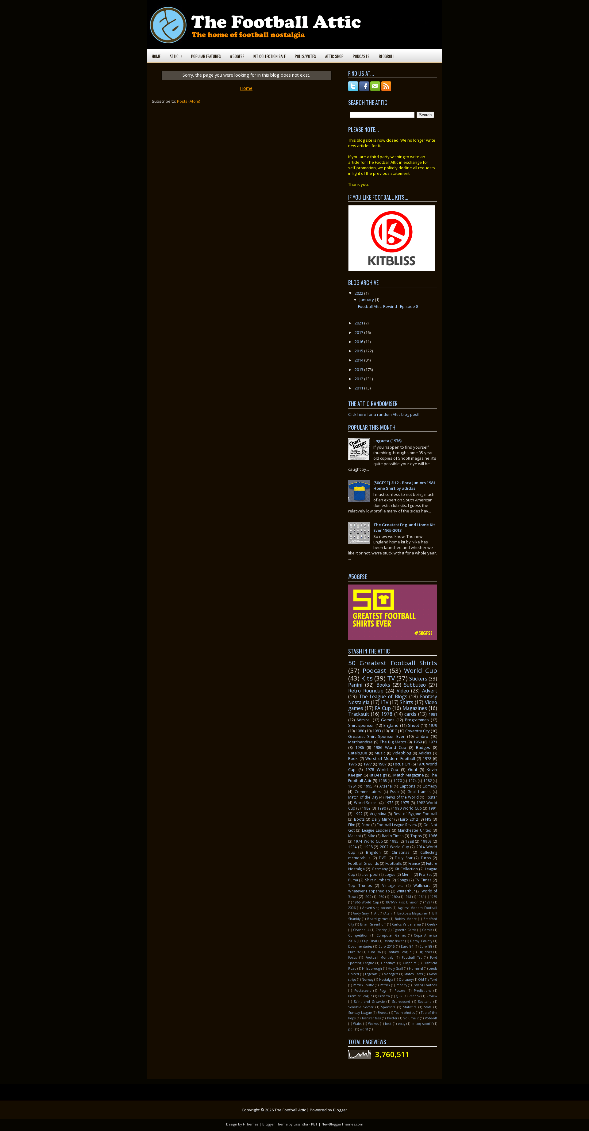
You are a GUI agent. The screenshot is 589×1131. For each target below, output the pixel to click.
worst (364, 1029)
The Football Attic (290, 1110)
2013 (359, 369)
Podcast (375, 670)
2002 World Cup (394, 846)
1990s (426, 841)
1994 (352, 846)
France (414, 863)
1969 (417, 742)
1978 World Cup (381, 769)
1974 (412, 780)
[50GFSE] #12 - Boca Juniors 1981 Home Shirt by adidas (404, 485)
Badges (423, 747)
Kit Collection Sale (269, 56)
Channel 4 (361, 930)
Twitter (392, 1018)
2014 (359, 360)
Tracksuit (358, 714)
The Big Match (393, 742)
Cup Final (369, 941)
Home (156, 56)
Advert (429, 690)
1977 (367, 764)
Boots (359, 819)
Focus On (401, 764)
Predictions (422, 990)
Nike (371, 835)
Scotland (425, 1001)
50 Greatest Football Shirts (392, 662)
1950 (380, 897)
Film (351, 824)
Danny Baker (393, 941)
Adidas (424, 753)
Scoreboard (401, 1001)
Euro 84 (407, 946)
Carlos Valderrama (406, 924)
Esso (394, 791)
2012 (359, 378)
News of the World (402, 797)
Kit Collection (406, 868)
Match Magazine (408, 775)
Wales (357, 1024)
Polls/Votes (305, 56)
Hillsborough (372, 968)
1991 (433, 808)
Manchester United (414, 830)
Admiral (363, 720)
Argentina (378, 813)
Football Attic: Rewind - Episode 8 (388, 306)
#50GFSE (237, 56)
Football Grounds (363, 863)
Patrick (385, 985)
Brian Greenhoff (373, 924)
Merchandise (360, 742)
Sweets (383, 1012)
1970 (397, 780)
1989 (366, 808)
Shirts (406, 702)
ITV (384, 702)
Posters (400, 990)
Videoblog (401, 753)
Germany (380, 868)
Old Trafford (427, 979)
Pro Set (425, 874)
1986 (359, 747)
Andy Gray (361, 913)
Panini (355, 684)
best (388, 1024)
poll (351, 1029)
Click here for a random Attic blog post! (383, 414)
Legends (371, 974)
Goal (412, 769)
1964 (420, 897)
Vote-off (431, 1018)
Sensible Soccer (360, 1007)
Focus (352, 957)
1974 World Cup (368, 841)
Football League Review (397, 824)
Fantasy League (399, 952)
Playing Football (425, 985)
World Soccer (366, 802)
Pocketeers (362, 990)
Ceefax (432, 924)
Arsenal (386, 786)
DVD (383, 857)
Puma (353, 879)
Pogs (382, 990)
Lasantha (301, 1124)
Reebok (415, 996)
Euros (426, 857)
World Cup (420, 670)
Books (383, 684)
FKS (428, 819)
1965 (433, 897)
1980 (360, 731)
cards (410, 714)
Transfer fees (371, 1018)
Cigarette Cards (404, 930)
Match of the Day (363, 797)
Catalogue (357, 753)
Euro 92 (354, 952)
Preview (384, 996)
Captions (407, 786)
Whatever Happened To (369, 890)
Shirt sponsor (361, 725)
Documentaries (360, 946)
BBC (393, 731)
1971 (433, 742)
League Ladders (376, 830)
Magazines (414, 708)
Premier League (360, 996)
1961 (407, 897)
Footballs (393, 863)
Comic (427, 930)
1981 (433, 714)
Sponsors (388, 1007)
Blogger (340, 1110)
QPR (399, 996)
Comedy (429, 786)
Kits (367, 678)
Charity (381, 930)
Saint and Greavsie (369, 1001)
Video (403, 690)
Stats (427, 1007)
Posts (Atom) (188, 101)
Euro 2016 (387, 946)
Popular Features (206, 56)
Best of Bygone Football (415, 813)
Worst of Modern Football (390, 758)
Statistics (409, 1007)
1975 (405, 802)
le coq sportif (421, 1024)
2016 (359, 341)
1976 (352, 764)
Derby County (421, 941)
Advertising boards (376, 908)
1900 (367, 897)
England (390, 725)
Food (366, 824)
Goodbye (388, 963)
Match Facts (413, 974)
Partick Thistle (363, 985)
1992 (358, 813)
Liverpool (370, 874)
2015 (359, 351)
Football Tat (412, 957)
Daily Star (404, 857)
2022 (359, 293)
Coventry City (417, 731)
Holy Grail (395, 968)
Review (431, 996)
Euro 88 (426, 946)
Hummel (416, 968)
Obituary (406, 979)
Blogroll (386, 56)
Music (380, 753)
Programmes (417, 720)
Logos (390, 874)
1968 (382, 780)
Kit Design (378, 775)
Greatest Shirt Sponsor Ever (376, 736)
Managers (391, 974)
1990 (381, 808)
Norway (367, 979)
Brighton (373, 852)
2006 (352, 908)
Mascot (354, 835)
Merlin (407, 874)
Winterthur (406, 890)
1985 (394, 841)
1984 (352, 786)
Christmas (400, 852)
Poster (431, 797)
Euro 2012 (409, 819)
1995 (368, 786)
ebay (401, 1024)
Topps (416, 835)
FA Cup (383, 708)
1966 (433, 835)
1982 (427, 780)
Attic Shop (334, 56)
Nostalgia (386, 979)
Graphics (409, 963)
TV (391, 678)
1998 (368, 846)
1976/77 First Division (401, 902)
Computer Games (391, 935)
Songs (402, 879)
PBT (314, 1124)
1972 (427, 758)
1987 (382, 764)
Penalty (401, 985)
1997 (428, 902)
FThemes (250, 1124)
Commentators (368, 791)
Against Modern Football (417, 908)
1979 (433, 725)
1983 (376, 731)
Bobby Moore (406, 919)
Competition (358, 935)
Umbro (422, 736)
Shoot (413, 725)
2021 (359, 323)
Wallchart (422, 885)
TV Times (423, 879)
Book (353, 758)
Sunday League (360, 1012)
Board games (377, 919)
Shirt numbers (377, 879)
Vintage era (393, 885)
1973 (389, 802)
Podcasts (361, 56)
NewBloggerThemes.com (342, 1124)
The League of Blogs (383, 696)
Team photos (404, 1012)
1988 (409, 841)
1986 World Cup (390, 747)
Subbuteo (415, 684)
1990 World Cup (407, 808)
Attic (176, 56)
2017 (359, 332)
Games (388, 720)
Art (376, 913)
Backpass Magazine (412, 913)
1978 (386, 714)
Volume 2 (411, 1018)
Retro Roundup (365, 690)
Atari (388, 913)
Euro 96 (374, 952)
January (367, 299)
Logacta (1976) (387, 440)
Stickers (418, 678)
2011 (359, 388)
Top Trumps (360, 885)
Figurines (425, 952)
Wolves (373, 1024)
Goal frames (418, 791)
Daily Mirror (382, 819)
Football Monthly (379, 957)
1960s (394, 897)
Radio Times (393, 835)
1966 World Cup (366, 902)
